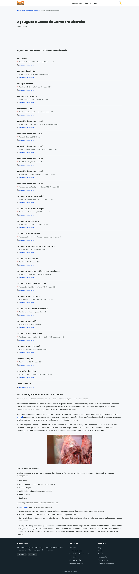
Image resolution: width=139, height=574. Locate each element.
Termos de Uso (103, 560)
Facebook (22, 554)
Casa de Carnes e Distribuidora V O (32, 309)
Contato (93, 3)
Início (19, 11)
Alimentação (74, 548)
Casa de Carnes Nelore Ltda (29, 334)
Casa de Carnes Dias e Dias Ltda (31, 284)
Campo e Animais (76, 551)
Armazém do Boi (24, 109)
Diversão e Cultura (76, 560)
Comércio (73, 557)
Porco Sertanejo (24, 384)
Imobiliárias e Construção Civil (80, 554)
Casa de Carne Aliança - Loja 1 (30, 196)
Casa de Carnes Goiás (27, 321)
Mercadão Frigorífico (26, 371)
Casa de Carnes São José (28, 346)
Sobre (100, 551)
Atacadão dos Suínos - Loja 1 (30, 121)
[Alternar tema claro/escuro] (120, 3)
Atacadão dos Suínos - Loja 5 (30, 171)
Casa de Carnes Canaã (27, 259)
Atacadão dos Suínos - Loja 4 (30, 159)
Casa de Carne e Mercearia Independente (36, 246)
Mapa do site (102, 557)
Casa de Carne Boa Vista (28, 221)
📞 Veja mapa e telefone (25, 65)
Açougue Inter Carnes (27, 96)
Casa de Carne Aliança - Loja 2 (30, 209)
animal (20, 417)
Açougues (23, 507)
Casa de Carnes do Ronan (28, 296)
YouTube (32, 554)
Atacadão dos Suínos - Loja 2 (30, 134)
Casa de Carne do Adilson (28, 234)
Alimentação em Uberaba (31, 11)
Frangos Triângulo (25, 359)
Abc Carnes (22, 59)
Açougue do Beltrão (26, 71)
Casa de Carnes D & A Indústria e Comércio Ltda (38, 271)
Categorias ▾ (77, 3)
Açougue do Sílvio (25, 83)
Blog (86, 3)
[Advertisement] (69, 36)
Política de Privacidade (106, 563)
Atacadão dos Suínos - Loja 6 (30, 184)
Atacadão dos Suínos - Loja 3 (30, 146)
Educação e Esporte (77, 563)
